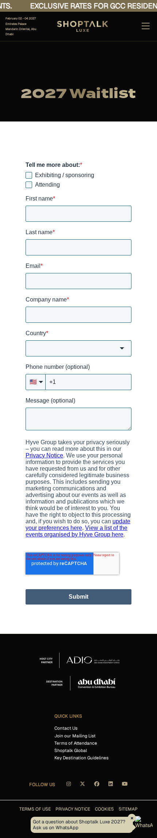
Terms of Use (35, 809)
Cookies (104, 809)
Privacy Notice (72, 809)
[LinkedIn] (110, 786)
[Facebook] (96, 786)
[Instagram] (68, 786)
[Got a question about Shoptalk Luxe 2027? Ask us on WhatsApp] (144, 825)
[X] (82, 786)
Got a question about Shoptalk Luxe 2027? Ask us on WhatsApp (79, 824)
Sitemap (128, 809)
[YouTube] (125, 786)
